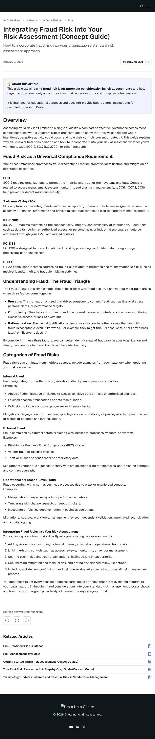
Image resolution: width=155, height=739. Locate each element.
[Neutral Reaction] (17, 620)
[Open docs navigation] (148, 6)
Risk (70, 20)
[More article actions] (148, 62)
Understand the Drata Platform (44, 20)
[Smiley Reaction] (27, 620)
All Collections (11, 20)
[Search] (141, 6)
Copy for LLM (135, 62)
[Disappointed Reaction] (7, 620)
